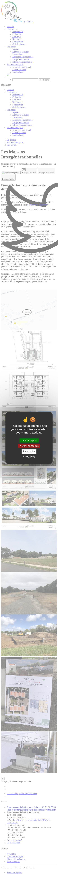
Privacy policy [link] (29, 456)
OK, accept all (30, 440)
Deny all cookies (30, 446)
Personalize (29, 451)
